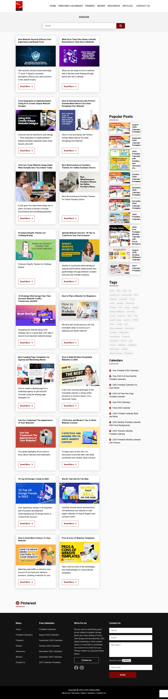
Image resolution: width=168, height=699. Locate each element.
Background (114, 295)
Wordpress (128, 353)
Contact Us (143, 6)
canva (132, 299)
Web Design (114, 349)
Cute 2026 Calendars (121, 402)
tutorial (112, 345)
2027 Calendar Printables (50, 662)
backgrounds (127, 295)
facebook (121, 316)
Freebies (90, 6)
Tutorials (91, 693)
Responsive (123, 332)
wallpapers (132, 345)
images (119, 324)
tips (130, 341)
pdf (126, 324)
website (125, 349)
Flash (130, 316)
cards (112, 303)
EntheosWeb (94, 690)
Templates (114, 341)
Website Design (116, 353)
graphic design (115, 320)
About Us (66, 693)
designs (135, 307)
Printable (113, 332)
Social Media (115, 337)
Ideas (83, 693)
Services (75, 693)
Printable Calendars (70, 6)
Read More (25, 86)
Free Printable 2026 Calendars (126, 370)
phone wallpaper (116, 328)
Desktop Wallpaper (117, 312)
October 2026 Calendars (49, 646)
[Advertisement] (125, 72)
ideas (112, 324)
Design (127, 307)
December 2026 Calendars (50, 657)
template (125, 337)
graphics (127, 320)
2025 (118, 291)
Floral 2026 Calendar (121, 408)
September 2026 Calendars (51, 640)
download (131, 312)
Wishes (101, 6)
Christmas (130, 303)
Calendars (123, 299)
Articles (127, 6)
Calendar (113, 299)
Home (53, 6)
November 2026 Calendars (50, 651)
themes (124, 341)
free (135, 316)
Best (136, 295)
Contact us (86, 660)
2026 (125, 291)
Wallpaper (122, 345)
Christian (120, 303)
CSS (120, 307)
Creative (113, 307)
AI (130, 291)
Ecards (112, 316)
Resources (114, 6)
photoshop (129, 328)
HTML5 (135, 320)
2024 (112, 291)
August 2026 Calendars (49, 635)
